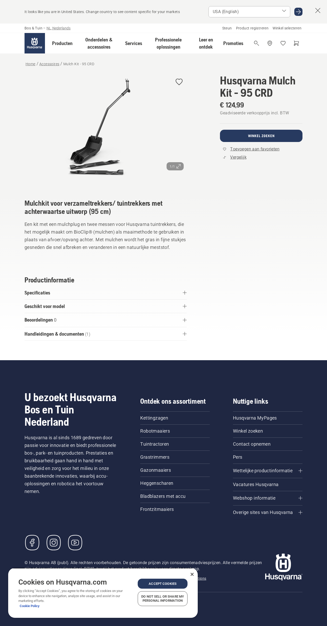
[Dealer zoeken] (270, 43)
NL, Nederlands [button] (58, 28)
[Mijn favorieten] (283, 43)
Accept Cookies (163, 584)
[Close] (192, 574)
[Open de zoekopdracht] (256, 43)
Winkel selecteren (287, 28)
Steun (227, 28)
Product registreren (252, 28)
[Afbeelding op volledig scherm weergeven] (106, 129)
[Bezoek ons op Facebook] (32, 542)
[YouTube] (75, 542)
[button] (62, 43)
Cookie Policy (30, 606)
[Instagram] (53, 542)
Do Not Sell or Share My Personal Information (162, 598)
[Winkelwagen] (296, 43)
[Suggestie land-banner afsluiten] (318, 10)
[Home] (35, 43)
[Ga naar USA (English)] (298, 12)
